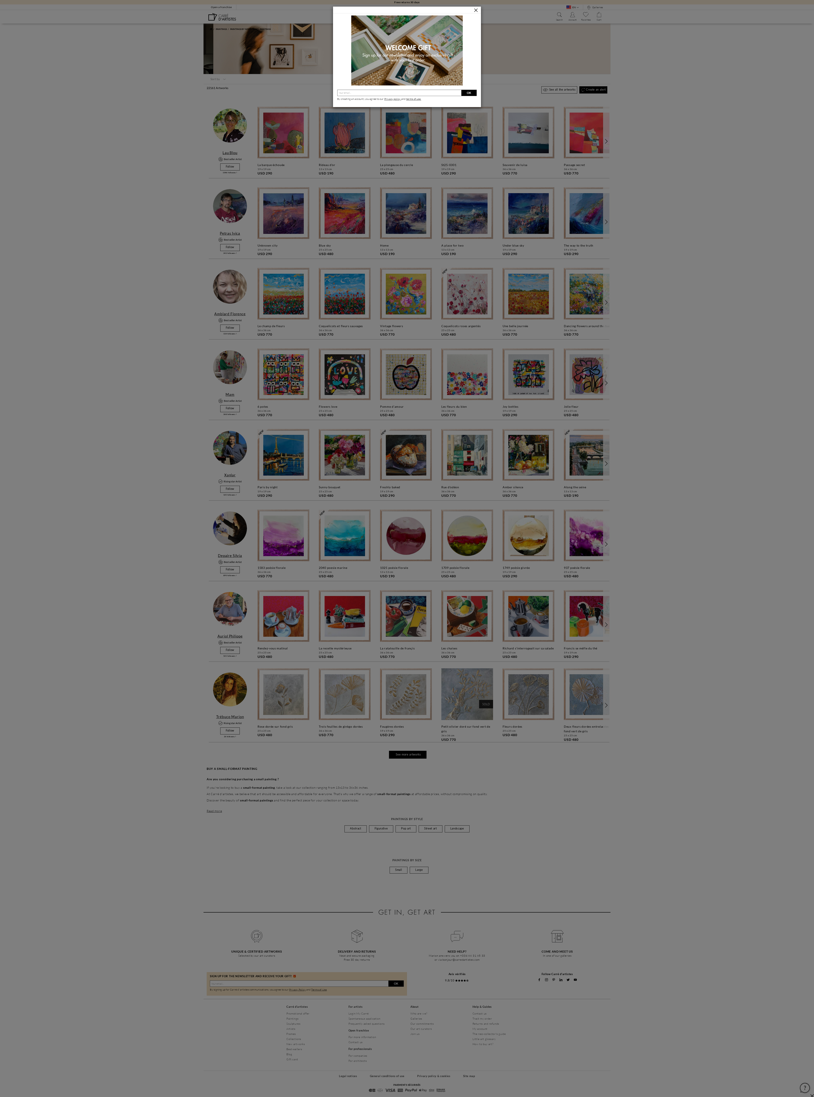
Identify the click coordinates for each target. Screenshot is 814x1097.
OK (469, 93)
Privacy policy (392, 98)
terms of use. (413, 98)
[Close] (476, 10)
